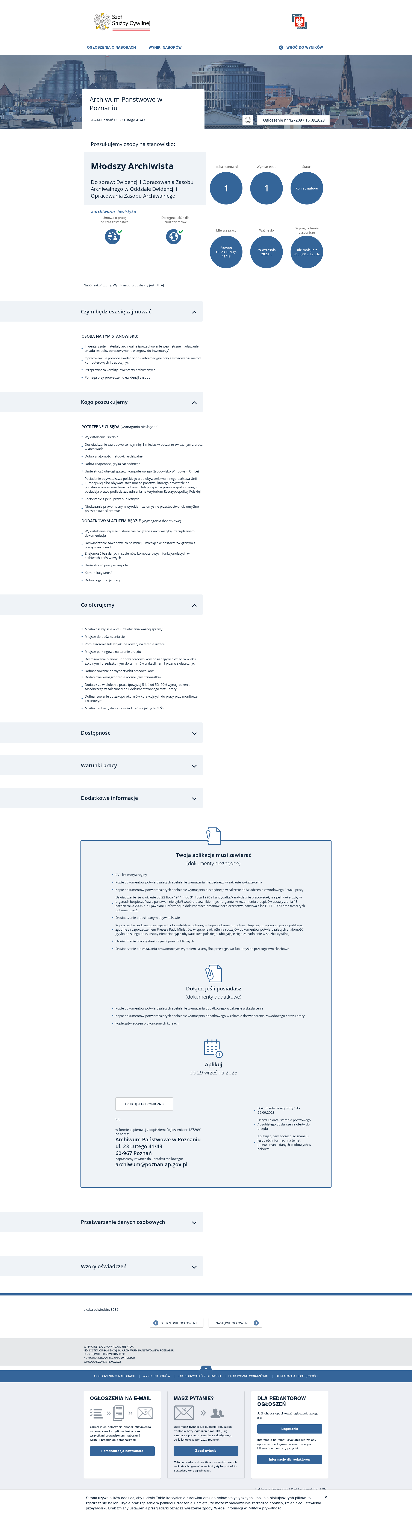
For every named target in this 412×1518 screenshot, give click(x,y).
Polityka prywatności (305, 1489)
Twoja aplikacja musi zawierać (213, 859)
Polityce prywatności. (265, 1508)
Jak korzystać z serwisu (199, 1376)
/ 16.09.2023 (294, 120)
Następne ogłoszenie (233, 1323)
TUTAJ (159, 285)
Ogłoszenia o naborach (111, 47)
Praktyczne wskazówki (248, 1376)
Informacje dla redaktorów (289, 1459)
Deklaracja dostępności (297, 1376)
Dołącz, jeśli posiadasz (213, 993)
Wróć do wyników (304, 47)
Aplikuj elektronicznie (144, 1104)
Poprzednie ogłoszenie (179, 1323)
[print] (247, 120)
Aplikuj (214, 1069)
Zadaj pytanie (206, 1451)
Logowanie (289, 1429)
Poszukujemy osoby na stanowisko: (133, 144)
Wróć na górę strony (206, 1368)
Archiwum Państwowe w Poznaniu (126, 103)
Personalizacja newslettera (122, 1451)
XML (325, 1489)
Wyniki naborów (165, 47)
